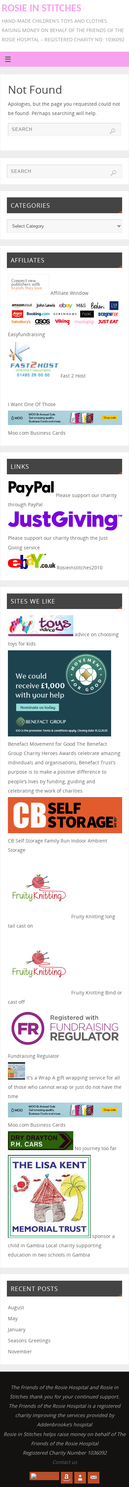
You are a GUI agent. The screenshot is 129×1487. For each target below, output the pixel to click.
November (20, 1351)
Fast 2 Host (72, 375)
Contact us (64, 1462)
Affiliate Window (68, 293)
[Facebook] (44, 1476)
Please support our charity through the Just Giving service (58, 542)
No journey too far (95, 1148)
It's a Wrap (38, 1077)
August (16, 1307)
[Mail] (93, 1478)
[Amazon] (67, 1478)
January (16, 1329)
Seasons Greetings (29, 1340)
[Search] (112, 131)
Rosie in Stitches (41, 8)
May (13, 1318)
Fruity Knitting (87, 916)
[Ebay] (80, 1478)
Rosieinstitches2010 (79, 567)
